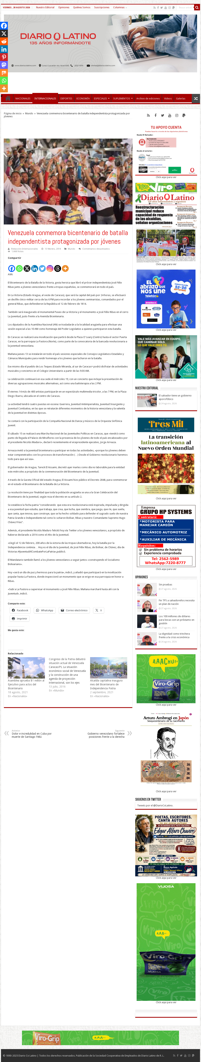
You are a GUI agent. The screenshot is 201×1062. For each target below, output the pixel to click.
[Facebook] (158, 7)
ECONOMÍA (83, 98)
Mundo (29, 113)
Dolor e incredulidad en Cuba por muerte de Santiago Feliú (32, 734)
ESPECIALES (100, 98)
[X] (27, 266)
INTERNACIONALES (45, 98)
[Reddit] (4, 41)
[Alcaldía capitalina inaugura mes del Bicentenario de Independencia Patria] (108, 667)
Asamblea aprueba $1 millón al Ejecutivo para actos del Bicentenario (26, 684)
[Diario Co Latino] (100, 42)
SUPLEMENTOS (121, 98)
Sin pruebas (165, 584)
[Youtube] (165, 7)
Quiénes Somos (81, 7)
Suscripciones (101, 7)
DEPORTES (66, 98)
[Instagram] (50, 266)
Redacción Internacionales (24, 249)
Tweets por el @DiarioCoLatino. (155, 805)
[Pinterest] (4, 57)
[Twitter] (161, 7)
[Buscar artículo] (197, 7)
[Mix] (4, 73)
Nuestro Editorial (45, 7)
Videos (168, 98)
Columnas (118, 7)
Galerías (180, 98)
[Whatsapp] (19, 266)
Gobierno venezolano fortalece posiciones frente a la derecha (106, 734)
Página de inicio (13, 113)
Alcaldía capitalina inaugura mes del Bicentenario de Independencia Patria (106, 684)
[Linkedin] (34, 266)
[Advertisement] (100, 81)
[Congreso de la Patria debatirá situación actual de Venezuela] (69, 674)
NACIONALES (23, 98)
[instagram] (169, 7)
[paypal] (173, 7)
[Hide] (1, 96)
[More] (65, 266)
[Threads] (57, 266)
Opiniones (63, 7)
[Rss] (154, 7)
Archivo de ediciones (148, 98)
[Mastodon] (4, 65)
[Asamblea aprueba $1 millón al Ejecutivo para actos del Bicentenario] (26, 667)
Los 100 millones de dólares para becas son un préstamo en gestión (176, 620)
